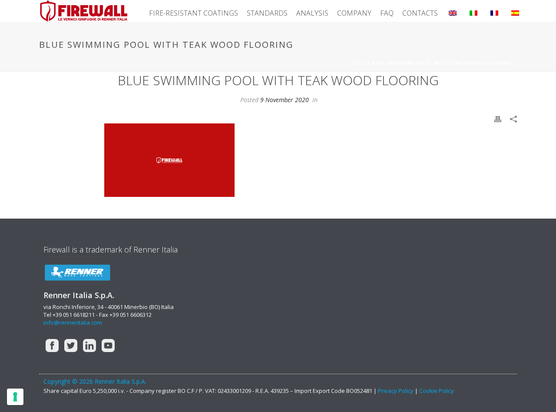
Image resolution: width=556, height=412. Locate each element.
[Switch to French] (494, 11)
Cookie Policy (436, 391)
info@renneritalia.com (72, 322)
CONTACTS (420, 13)
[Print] (497, 118)
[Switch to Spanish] (515, 11)
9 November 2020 (284, 100)
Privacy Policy (396, 391)
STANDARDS (267, 13)
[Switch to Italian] (473, 11)
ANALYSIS (312, 13)
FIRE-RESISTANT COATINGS (193, 13)
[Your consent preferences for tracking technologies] (15, 397)
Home (358, 63)
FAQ (387, 13)
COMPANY (354, 13)
